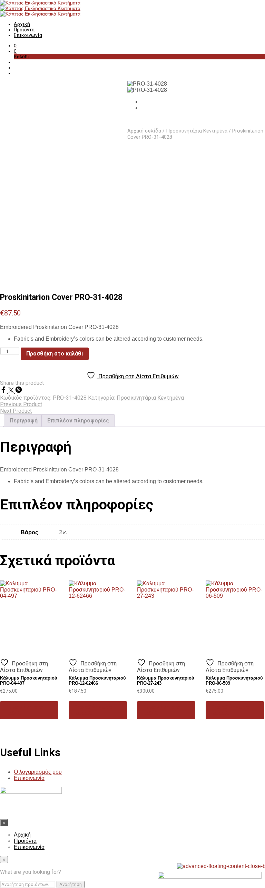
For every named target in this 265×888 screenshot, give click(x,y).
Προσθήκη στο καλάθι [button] (24, 710)
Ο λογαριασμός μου (38, 772)
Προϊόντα (24, 29)
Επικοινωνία (28, 35)
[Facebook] (4, 391)
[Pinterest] (18, 391)
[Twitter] (11, 391)
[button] (15, 45)
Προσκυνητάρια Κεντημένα (196, 131)
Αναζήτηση (70, 884)
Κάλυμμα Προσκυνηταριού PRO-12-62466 (97, 680)
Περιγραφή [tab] (24, 420)
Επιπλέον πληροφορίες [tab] (78, 420)
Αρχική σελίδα (144, 131)
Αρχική (22, 24)
